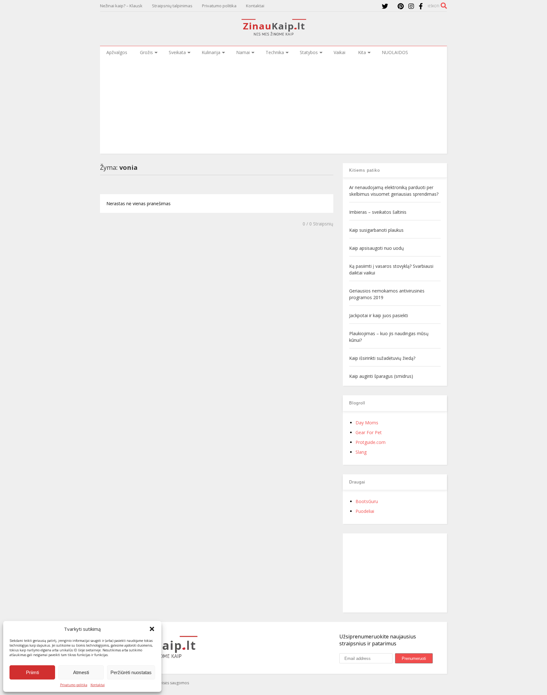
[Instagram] (411, 6)
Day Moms (366, 423)
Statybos (309, 52)
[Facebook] (421, 6)
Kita (362, 52)
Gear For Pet (368, 432)
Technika (275, 52)
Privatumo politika (73, 685)
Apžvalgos (116, 52)
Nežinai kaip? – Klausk (121, 6)
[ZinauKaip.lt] (273, 34)
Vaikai (339, 52)
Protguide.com (370, 442)
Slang (361, 452)
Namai (243, 52)
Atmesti (81, 672)
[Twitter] (385, 6)
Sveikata (177, 52)
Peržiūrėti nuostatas (131, 672)
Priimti (32, 672)
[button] (152, 629)
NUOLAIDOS (395, 52)
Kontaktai (98, 685)
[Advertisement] (273, 106)
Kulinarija (211, 52)
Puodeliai (364, 511)
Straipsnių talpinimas (172, 6)
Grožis (146, 52)
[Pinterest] (401, 6)
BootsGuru (366, 501)
